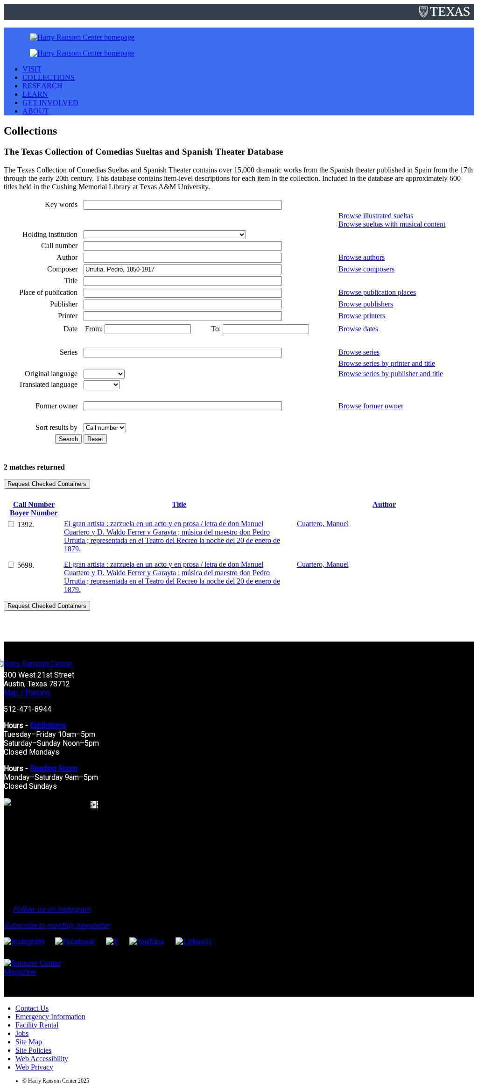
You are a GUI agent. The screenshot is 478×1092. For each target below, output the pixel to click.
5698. (25, 565)
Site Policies (33, 1050)
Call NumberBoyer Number (33, 508)
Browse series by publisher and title (390, 374)
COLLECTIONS (48, 77)
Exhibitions (48, 725)
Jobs (21, 1033)
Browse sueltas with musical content (391, 224)
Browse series (359, 352)
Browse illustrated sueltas (375, 216)
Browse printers (361, 316)
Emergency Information (50, 1017)
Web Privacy (34, 1067)
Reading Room (53, 768)
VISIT (32, 69)
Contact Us (32, 1008)
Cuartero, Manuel (323, 524)
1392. (25, 524)
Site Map (28, 1042)
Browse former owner (370, 406)
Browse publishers (365, 304)
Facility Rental (36, 1025)
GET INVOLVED (50, 103)
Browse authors (361, 257)
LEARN (35, 94)
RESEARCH (42, 86)
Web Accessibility (41, 1059)
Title (179, 504)
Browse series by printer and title (386, 363)
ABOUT (35, 111)
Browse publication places (377, 292)
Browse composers (366, 269)
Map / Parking (27, 692)
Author (384, 504)
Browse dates (358, 329)
